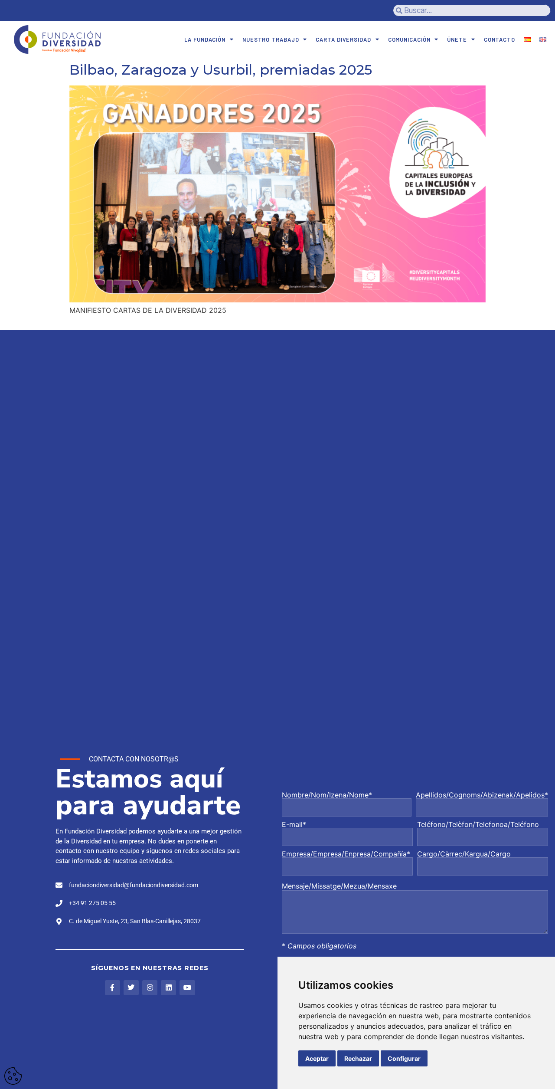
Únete (457, 39)
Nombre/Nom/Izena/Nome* (327, 795)
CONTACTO (499, 39)
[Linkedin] (168, 987)
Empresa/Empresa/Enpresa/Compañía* (346, 854)
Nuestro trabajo (270, 39)
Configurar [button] (404, 1058)
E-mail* (294, 825)
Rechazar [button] (358, 1058)
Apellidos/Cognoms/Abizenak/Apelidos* (482, 795)
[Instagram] (149, 987)
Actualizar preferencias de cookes (13, 1076)
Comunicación (409, 39)
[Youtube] (187, 987)
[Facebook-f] (112, 987)
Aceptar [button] (317, 1058)
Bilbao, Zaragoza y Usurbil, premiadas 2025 (220, 69)
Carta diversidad (343, 39)
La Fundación (204, 39)
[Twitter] (131, 987)
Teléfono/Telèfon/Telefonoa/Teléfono (478, 825)
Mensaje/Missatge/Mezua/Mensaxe (339, 885)
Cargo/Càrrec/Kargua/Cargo (464, 854)
